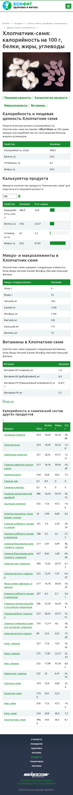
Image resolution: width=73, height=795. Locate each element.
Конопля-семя (13, 693)
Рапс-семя (10, 713)
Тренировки (36, 762)
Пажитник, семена (15, 673)
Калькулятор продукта (51, 97)
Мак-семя (10, 703)
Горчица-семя (12, 683)
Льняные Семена (14, 434)
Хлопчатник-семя (15, 719)
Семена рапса (12, 474)
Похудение (37, 744)
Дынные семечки (15, 503)
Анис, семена (12, 643)
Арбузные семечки (15, 454)
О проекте (36, 740)
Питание (36, 753)
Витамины (38, 105)
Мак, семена (11, 663)
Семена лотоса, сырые (18, 633)
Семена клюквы (14, 487)
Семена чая (11, 481)
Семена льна (12, 444)
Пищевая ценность (17, 97)
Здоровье (36, 748)
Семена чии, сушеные (17, 563)
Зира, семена (12, 653)
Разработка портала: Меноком (36, 780)
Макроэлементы (16, 105)
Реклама (36, 766)
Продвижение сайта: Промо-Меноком (36, 783)
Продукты (36, 757)
